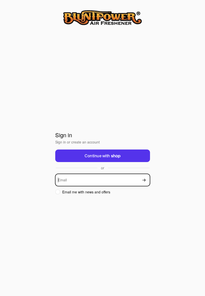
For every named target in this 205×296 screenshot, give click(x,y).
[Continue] (144, 180)
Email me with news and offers (86, 192)
